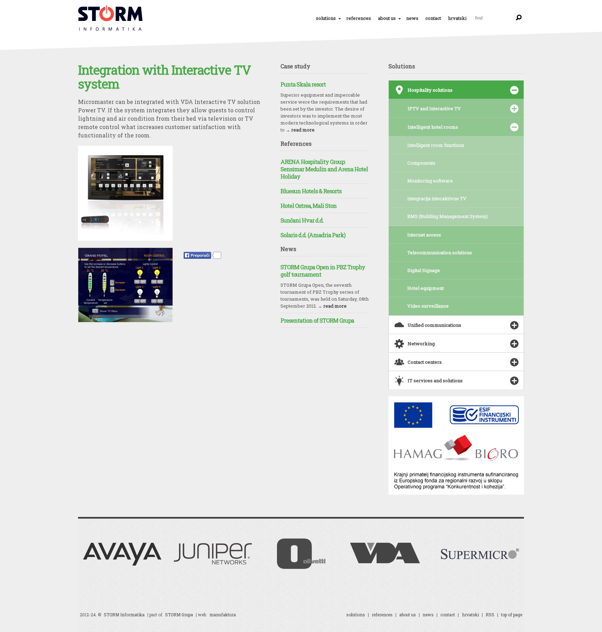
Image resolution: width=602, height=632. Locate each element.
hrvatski (457, 18)
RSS (490, 614)
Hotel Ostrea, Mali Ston (308, 205)
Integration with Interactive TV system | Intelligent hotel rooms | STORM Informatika (111, 18)
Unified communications (427, 322)
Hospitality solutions (423, 87)
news (412, 18)
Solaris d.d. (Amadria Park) (312, 235)
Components (421, 163)
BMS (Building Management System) (447, 216)
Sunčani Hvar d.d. (302, 220)
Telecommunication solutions (439, 252)
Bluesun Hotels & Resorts (310, 191)
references (358, 18)
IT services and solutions (428, 378)
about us (387, 18)
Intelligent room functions (435, 145)
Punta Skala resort (303, 84)
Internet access (424, 235)
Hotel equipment (425, 288)
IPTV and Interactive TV (434, 108)
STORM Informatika (124, 614)
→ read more (300, 130)
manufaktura (222, 614)
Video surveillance (428, 306)
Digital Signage (423, 270)
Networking (414, 341)
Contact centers (418, 359)
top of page (511, 614)
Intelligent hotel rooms (433, 127)
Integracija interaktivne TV (436, 198)
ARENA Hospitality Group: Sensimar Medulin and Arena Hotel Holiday (324, 169)
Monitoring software (430, 181)
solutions (326, 18)
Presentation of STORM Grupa (317, 320)
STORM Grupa (179, 614)
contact (433, 18)
